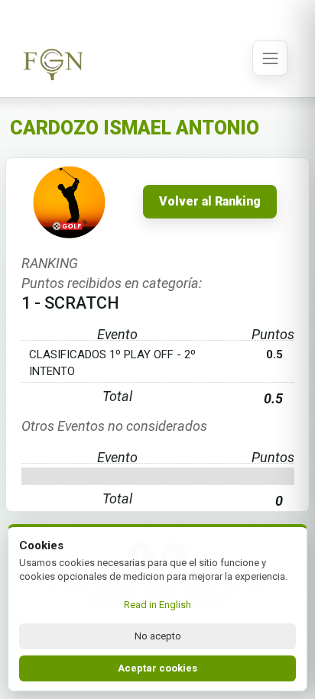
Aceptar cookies (157, 668)
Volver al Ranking (210, 202)
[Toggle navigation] (269, 58)
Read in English (157, 604)
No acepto (158, 636)
